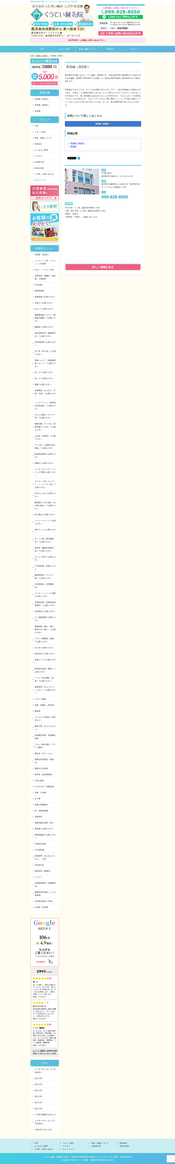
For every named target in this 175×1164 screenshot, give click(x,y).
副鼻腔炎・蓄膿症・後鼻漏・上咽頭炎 (45, 277)
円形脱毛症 (39, 865)
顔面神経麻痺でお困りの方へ (45, 455)
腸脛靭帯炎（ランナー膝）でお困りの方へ (44, 576)
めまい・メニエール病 (44, 270)
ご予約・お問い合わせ (44, 174)
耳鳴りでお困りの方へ (44, 303)
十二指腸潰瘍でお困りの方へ (45, 618)
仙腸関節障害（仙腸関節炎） (45, 884)
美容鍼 (73, 146)
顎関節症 (38, 817)
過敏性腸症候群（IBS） (45, 823)
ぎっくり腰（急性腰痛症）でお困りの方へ (44, 540)
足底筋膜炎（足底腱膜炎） (44, 585)
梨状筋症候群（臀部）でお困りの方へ (45, 670)
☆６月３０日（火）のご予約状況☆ (45, 1122)
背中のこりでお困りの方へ (45, 531)
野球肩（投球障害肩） (44, 774)
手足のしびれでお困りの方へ (45, 494)
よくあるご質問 (41, 150)
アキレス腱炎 (40, 699)
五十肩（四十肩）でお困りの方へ (45, 352)
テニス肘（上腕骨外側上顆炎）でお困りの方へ (45, 446)
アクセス (133, 49)
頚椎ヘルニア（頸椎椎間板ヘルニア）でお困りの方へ (45, 363)
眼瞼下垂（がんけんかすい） (45, 727)
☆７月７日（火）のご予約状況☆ (45, 1070)
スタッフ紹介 (64, 49)
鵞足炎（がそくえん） (44, 753)
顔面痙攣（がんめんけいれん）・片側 (45, 857)
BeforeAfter (39, 168)
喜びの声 (38, 1078)
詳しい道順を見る (103, 267)
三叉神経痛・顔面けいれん (45, 567)
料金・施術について (87, 49)
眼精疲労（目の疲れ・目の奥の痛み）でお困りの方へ (45, 505)
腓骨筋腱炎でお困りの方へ (45, 836)
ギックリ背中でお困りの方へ (45, 558)
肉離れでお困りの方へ (44, 463)
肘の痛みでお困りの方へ (45, 515)
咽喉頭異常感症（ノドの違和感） (45, 893)
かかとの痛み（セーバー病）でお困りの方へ (45, 416)
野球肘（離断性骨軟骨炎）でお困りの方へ (44, 549)
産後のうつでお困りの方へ (45, 661)
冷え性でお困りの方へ (44, 648)
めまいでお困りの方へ (44, 309)
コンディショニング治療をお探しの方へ (45, 594)
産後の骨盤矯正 (41, 805)
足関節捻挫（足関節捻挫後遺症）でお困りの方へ (45, 603)
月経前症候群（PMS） (44, 901)
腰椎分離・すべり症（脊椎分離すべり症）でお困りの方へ (45, 427)
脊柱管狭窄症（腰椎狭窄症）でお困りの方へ (45, 334)
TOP (42, 49)
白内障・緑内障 (41, 907)
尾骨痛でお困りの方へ (44, 829)
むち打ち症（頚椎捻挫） (45, 787)
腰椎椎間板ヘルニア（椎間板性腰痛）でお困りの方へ (45, 318)
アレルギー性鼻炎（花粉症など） (45, 718)
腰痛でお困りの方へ (43, 384)
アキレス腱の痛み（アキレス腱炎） (45, 745)
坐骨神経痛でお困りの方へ (45, 343)
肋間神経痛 (39, 291)
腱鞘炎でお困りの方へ (44, 327)
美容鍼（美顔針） (42, 56)
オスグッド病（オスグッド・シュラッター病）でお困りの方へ (45, 484)
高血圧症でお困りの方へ (45, 654)
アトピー (38, 877)
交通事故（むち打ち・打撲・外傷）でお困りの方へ (45, 393)
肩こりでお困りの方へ (44, 372)
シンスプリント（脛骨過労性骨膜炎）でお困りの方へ (45, 406)
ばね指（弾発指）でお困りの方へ (45, 437)
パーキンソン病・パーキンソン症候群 (45, 262)
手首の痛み (39, 781)
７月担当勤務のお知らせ (45, 1115)
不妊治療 (38, 285)
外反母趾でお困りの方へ (45, 611)
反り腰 (37, 799)
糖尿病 (37, 711)
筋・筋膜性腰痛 (41, 811)
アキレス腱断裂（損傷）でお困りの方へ (45, 640)
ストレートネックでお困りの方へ (45, 522)
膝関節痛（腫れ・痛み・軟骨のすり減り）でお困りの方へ (45, 629)
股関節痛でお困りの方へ (45, 297)
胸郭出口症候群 (41, 768)
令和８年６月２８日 (43, 1130)
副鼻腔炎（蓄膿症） (43, 871)
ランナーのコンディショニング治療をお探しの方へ (45, 472)
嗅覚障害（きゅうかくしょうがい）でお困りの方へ (45, 690)
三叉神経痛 (39, 850)
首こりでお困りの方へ (44, 378)
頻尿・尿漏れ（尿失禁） (45, 705)
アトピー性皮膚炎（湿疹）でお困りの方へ (44, 679)
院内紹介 (110, 49)
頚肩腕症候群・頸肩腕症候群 (45, 736)
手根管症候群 (40, 844)
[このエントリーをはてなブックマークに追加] (79, 158)
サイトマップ (40, 180)
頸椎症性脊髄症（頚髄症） (44, 760)
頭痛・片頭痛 (40, 793)
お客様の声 (39, 162)
